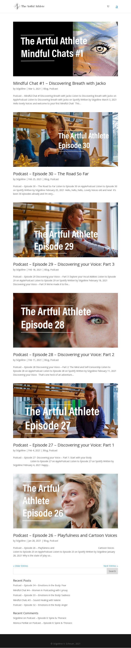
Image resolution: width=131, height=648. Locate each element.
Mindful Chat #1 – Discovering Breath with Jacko (59, 83)
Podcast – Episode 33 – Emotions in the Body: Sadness (41, 595)
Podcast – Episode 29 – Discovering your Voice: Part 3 (63, 264)
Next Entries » (111, 565)
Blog (45, 88)
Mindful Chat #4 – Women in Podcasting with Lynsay (40, 590)
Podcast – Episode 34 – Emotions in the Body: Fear (39, 585)
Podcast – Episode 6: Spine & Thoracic (46, 617)
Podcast (53, 88)
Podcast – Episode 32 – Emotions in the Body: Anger (40, 604)
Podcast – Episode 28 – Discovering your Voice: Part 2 (63, 354)
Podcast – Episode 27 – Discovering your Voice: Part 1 (63, 445)
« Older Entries (20, 565)
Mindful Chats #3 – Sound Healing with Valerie (37, 600)
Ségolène (21, 88)
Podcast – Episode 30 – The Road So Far (51, 173)
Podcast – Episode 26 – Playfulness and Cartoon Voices (65, 535)
